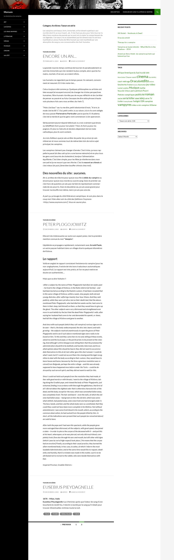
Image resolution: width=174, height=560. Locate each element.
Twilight (136, 101)
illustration (142, 85)
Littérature (8, 36)
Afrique (121, 73)
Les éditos (7, 27)
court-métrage (124, 81)
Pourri (55, 514)
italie (47, 514)
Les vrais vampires (10, 31)
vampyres (124, 104)
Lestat (120, 88)
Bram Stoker (121, 77)
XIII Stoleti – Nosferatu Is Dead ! (130, 33)
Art (5, 22)
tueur (76, 514)
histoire (135, 85)
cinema (142, 76)
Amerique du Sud (131, 72)
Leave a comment (78, 61)
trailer (120, 101)
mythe (142, 88)
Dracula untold (124, 38)
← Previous (65, 524)
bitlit (147, 73)
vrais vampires (143, 105)
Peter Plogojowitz (64, 224)
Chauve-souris (131, 77)
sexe (137, 98)
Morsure (8, 12)
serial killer (66, 514)
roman (149, 94)
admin (64, 61)
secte (120, 98)
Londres (126, 88)
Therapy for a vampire (126, 42)
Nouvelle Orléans (124, 91)
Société (6, 55)
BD (144, 73)
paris (133, 91)
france (130, 85)
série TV (148, 98)
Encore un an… (60, 56)
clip (150, 77)
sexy (142, 98)
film (125, 85)
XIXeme (153, 105)
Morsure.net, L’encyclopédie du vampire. (138, 12)
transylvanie (127, 101)
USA (142, 101)
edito (145, 81)
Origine (6, 50)
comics (153, 77)
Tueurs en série (49, 52)
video (134, 105)
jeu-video (150, 84)
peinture (138, 91)
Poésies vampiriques (126, 95)
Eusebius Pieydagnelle (68, 487)
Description (115, 12)
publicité (140, 94)
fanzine (121, 85)
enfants (151, 81)
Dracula (135, 81)
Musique (134, 87)
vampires (149, 101)
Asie (141, 73)
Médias (6, 41)
